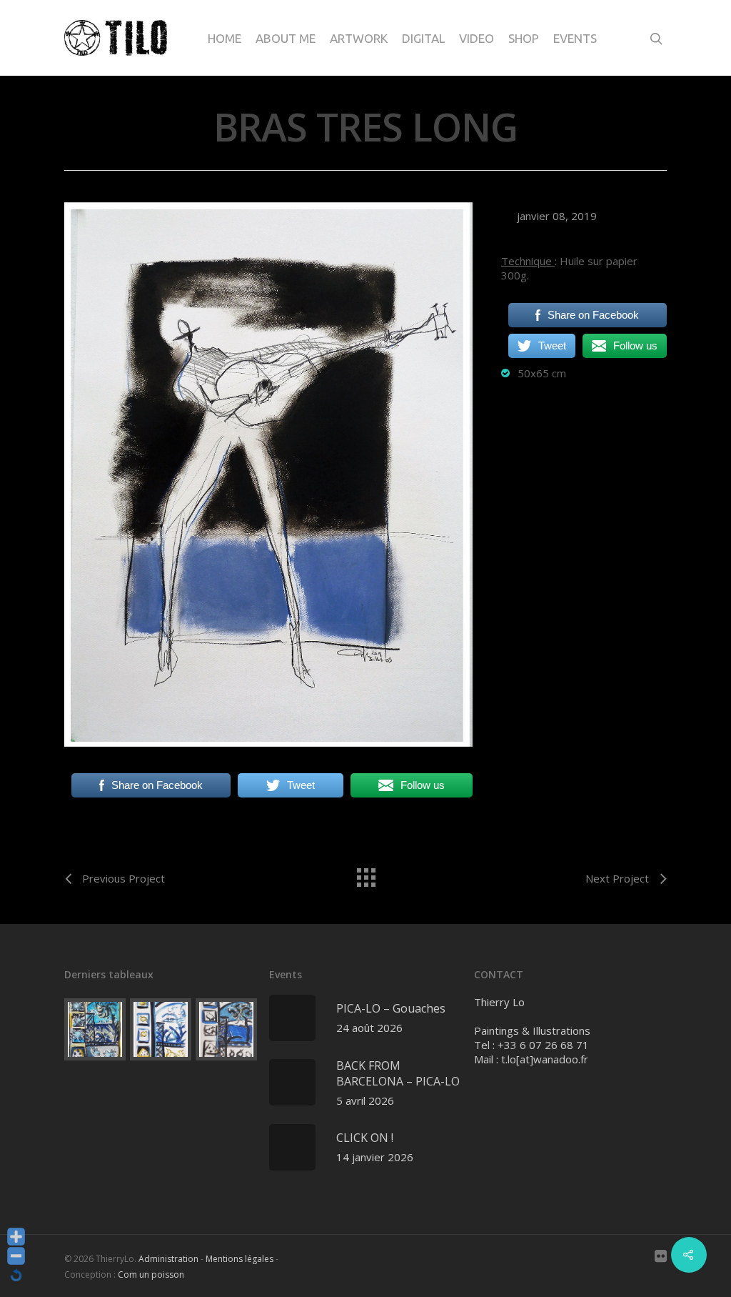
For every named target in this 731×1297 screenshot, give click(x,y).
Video (476, 38)
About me (286, 38)
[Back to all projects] (365, 874)
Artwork (359, 38)
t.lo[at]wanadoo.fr (544, 1059)
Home (224, 38)
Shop (523, 38)
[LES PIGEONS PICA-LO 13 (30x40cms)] (160, 1029)
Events (575, 38)
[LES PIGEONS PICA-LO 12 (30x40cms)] (226, 1029)
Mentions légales (239, 1259)
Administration (168, 1259)
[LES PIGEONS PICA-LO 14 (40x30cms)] (95, 1029)
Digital (423, 38)
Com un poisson (151, 1274)
